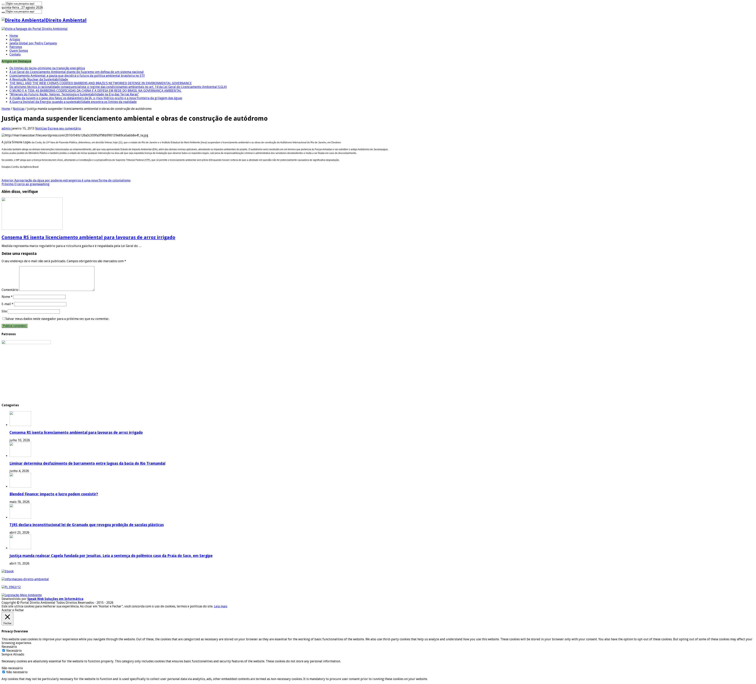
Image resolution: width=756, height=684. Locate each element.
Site (4, 311)
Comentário (10, 290)
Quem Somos (18, 51)
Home (13, 36)
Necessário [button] (9, 647)
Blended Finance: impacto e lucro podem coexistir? (53, 494)
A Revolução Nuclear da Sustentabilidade (38, 79)
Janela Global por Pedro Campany (33, 43)
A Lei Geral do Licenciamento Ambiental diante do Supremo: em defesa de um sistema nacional (76, 72)
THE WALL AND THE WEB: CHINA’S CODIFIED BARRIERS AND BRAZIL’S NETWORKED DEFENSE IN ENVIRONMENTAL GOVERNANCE (100, 83)
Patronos (15, 47)
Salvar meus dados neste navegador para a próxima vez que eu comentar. (57, 319)
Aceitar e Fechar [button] (13, 610)
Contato (15, 54)
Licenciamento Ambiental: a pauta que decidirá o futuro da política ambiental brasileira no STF (77, 76)
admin (6, 128)
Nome (7, 297)
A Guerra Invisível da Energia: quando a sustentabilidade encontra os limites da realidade (73, 102)
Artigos (14, 39)
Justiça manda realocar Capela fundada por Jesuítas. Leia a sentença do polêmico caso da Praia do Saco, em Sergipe (111, 556)
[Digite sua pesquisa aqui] (3, 4)
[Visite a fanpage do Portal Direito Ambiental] (35, 29)
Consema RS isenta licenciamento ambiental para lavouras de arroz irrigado (88, 237)
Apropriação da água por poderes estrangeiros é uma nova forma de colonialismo (66, 180)
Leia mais (220, 606)
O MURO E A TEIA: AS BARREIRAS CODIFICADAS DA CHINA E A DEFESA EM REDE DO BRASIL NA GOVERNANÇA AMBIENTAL (95, 91)
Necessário (14, 651)
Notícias (18, 109)
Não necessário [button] (12, 668)
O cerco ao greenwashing (25, 184)
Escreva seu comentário (64, 128)
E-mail (7, 304)
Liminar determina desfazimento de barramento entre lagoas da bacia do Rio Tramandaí (87, 463)
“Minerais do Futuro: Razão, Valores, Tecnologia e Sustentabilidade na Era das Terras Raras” (74, 94)
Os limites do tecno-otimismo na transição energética (47, 68)
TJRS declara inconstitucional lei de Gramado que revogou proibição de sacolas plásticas (86, 525)
